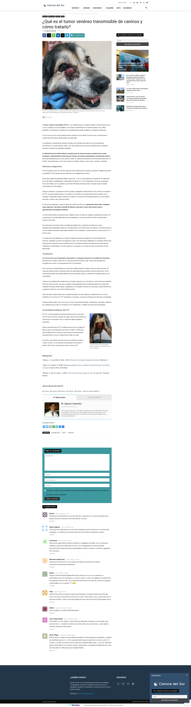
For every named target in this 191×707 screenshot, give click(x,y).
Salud (62, 16)
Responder (52, 521)
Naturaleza (57, 13)
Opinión (58, 16)
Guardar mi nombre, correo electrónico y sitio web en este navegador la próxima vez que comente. (78, 490)
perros (64, 432)
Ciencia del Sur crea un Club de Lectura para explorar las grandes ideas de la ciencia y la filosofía (136, 98)
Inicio (43, 13)
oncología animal (55, 432)
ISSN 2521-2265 (122, 2)
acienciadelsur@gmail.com (85, 693)
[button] (146, 8)
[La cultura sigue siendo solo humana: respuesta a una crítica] (120, 91)
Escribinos (127, 8)
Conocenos (97, 8)
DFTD (45, 317)
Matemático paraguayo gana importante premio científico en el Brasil (131, 65)
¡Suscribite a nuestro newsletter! (56, 495)
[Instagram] (134, 2)
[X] (143, 2)
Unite (118, 8)
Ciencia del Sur (122, 69)
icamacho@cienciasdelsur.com (69, 406)
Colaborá (110, 8)
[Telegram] (67, 35)
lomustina (103, 294)
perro (46, 127)
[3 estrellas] (61, 391)
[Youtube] (147, 2)
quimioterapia (48, 135)
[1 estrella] (45, 391)
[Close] (186, 675)
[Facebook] (130, 2)
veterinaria (71, 432)
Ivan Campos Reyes (56, 619)
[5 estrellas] (78, 391)
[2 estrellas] (53, 391)
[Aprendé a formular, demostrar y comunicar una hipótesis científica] (120, 108)
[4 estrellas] (69, 391)
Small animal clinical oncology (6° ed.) (80, 373)
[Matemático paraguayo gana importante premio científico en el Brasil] (132, 61)
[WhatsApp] (54, 35)
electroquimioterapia (68, 302)
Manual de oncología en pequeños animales (85, 360)
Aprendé (86, 8)
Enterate (75, 8)
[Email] (63, 35)
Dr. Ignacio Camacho (50, 31)
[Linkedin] (137, 2)
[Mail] (140, 2)
